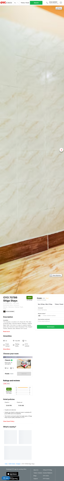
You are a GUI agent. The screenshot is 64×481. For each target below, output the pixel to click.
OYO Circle (46, 475)
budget (18, 463)
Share (60, 8)
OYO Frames (46, 478)
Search (36, 3)
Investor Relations (47, 473)
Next (61, 150)
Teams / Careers (38, 473)
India (6, 463)
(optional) (44, 319)
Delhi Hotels (12, 463)
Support (36, 478)
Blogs (35, 475)
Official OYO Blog (47, 470)
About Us (36, 470)
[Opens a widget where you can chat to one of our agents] (6, 478)
